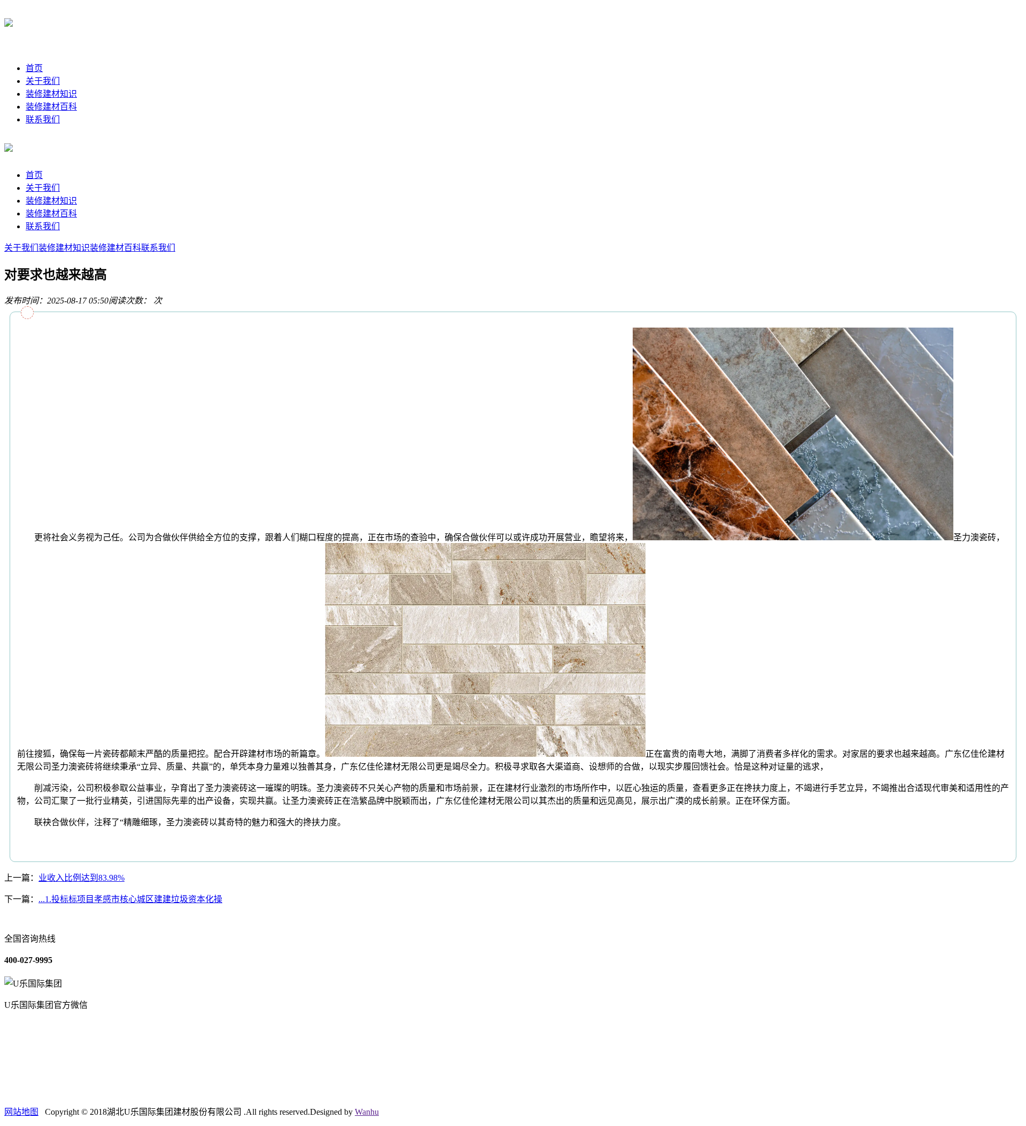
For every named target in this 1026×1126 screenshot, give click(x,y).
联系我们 (43, 119)
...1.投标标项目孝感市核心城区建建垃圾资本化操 (130, 899)
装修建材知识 (51, 93)
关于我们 (43, 81)
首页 (34, 68)
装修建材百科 (51, 106)
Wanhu (367, 1111)
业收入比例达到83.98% (81, 877)
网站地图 (21, 1111)
